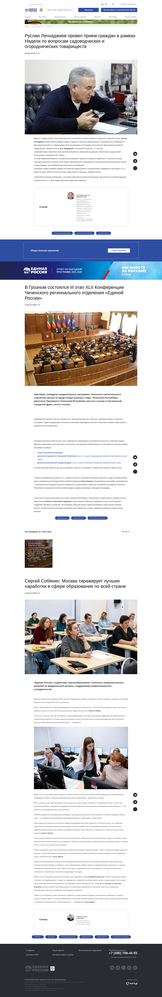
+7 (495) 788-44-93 (123, 953)
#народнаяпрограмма (68, 937)
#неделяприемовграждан (62, 233)
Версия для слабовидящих (128, 4)
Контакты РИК (32, 955)
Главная (27, 26)
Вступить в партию (130, 17)
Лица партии (42, 17)
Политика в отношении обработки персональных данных (44, 988)
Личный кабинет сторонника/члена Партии (119, 10)
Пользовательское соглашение (35, 985)
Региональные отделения (90, 950)
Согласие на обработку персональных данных (40, 990)
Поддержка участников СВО (81, 22)
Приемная (97, 17)
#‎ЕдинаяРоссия (78, 518)
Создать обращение (118, 250)
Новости (49, 26)
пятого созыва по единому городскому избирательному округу (79, 463)
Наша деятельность (60, 17)
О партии (27, 17)
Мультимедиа (113, 17)
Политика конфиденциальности (35, 986)
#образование (86, 937)
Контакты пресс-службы (63, 955)
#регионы (51, 937)
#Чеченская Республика (84, 233)
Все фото (126, 531)
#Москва (38, 937)
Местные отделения (80, 17)
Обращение (88, 10)
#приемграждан (103, 233)
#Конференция (62, 518)
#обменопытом (102, 937)
